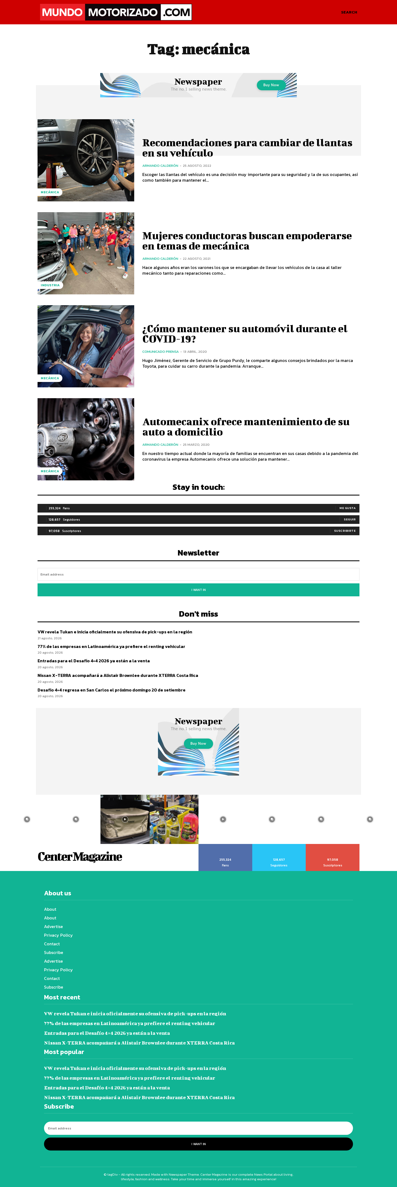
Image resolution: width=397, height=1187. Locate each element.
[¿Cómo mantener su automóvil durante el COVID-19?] (86, 346)
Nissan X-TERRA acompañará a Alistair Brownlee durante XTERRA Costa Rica (118, 675)
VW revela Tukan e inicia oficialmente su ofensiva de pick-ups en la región (115, 632)
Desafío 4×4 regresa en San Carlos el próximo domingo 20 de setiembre (112, 690)
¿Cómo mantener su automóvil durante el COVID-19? (245, 333)
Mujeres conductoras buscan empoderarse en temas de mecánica (247, 241)
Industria (50, 285)
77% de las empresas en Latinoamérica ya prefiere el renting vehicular (111, 646)
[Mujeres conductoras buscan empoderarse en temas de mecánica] (86, 253)
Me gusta (347, 508)
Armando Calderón (160, 165)
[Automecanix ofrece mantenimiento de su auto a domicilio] (86, 439)
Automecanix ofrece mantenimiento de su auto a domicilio (245, 426)
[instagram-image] (27, 819)
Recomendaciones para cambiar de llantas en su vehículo (247, 148)
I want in (198, 589)
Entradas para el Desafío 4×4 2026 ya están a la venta (94, 660)
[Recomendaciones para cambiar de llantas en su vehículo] (86, 160)
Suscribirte (345, 530)
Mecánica (50, 192)
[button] (349, 12)
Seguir (350, 519)
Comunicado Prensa (160, 351)
